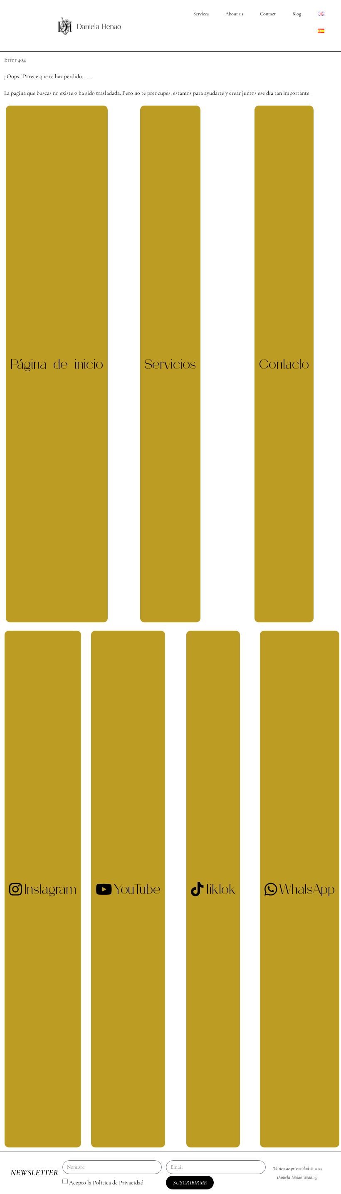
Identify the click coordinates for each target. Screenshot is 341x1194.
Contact (268, 14)
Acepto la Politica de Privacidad (106, 1182)
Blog (296, 14)
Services (201, 14)
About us (234, 14)
